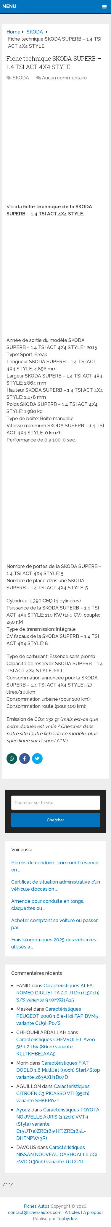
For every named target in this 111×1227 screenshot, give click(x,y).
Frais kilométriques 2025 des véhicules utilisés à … (53, 943)
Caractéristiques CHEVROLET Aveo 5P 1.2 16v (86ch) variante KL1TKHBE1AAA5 (55, 1047)
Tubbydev (67, 1218)
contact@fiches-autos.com (35, 1212)
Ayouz (23, 1110)
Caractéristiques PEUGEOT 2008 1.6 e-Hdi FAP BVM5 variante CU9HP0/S (57, 1016)
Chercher (55, 820)
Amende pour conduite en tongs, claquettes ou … (47, 904)
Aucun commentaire (64, 78)
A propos (92, 1212)
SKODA (21, 78)
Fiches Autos (36, 1206)
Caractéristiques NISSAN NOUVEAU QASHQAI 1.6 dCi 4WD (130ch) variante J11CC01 (56, 1154)
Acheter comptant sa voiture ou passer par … (54, 924)
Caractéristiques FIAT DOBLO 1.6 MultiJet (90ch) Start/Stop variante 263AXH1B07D (58, 1070)
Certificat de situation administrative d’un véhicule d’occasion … (55, 885)
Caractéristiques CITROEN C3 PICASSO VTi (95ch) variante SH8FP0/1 (53, 1093)
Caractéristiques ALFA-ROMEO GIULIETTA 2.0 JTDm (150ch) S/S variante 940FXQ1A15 (57, 993)
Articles (72, 1212)
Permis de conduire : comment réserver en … (55, 866)
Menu (9, 6)
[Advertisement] (55, 145)
